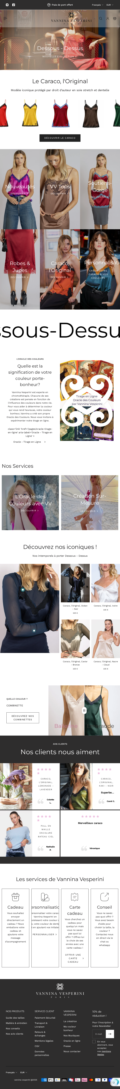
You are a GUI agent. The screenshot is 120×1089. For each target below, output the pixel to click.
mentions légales (78, 571)
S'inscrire (60, 560)
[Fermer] (94, 514)
